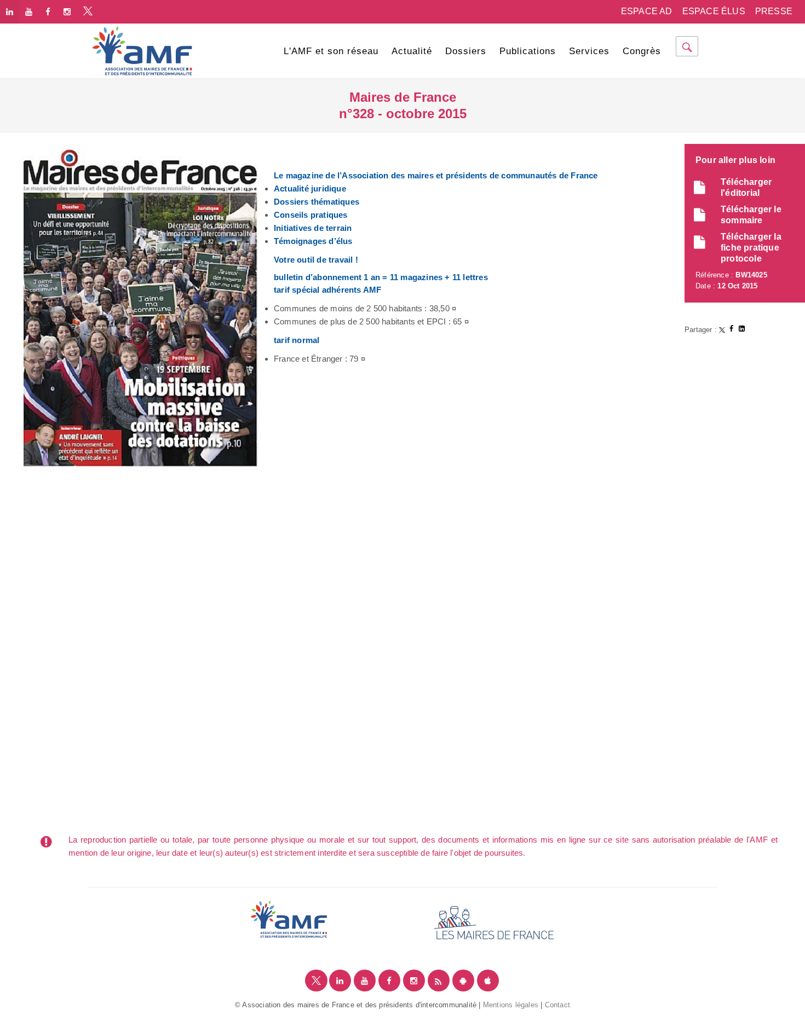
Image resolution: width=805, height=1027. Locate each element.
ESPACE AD (646, 11)
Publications (527, 51)
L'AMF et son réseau (331, 51)
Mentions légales (510, 1005)
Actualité (412, 51)
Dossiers (465, 51)
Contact (557, 1005)
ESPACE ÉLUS (713, 11)
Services (589, 51)
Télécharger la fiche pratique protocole (751, 247)
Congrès (642, 51)
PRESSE (773, 11)
